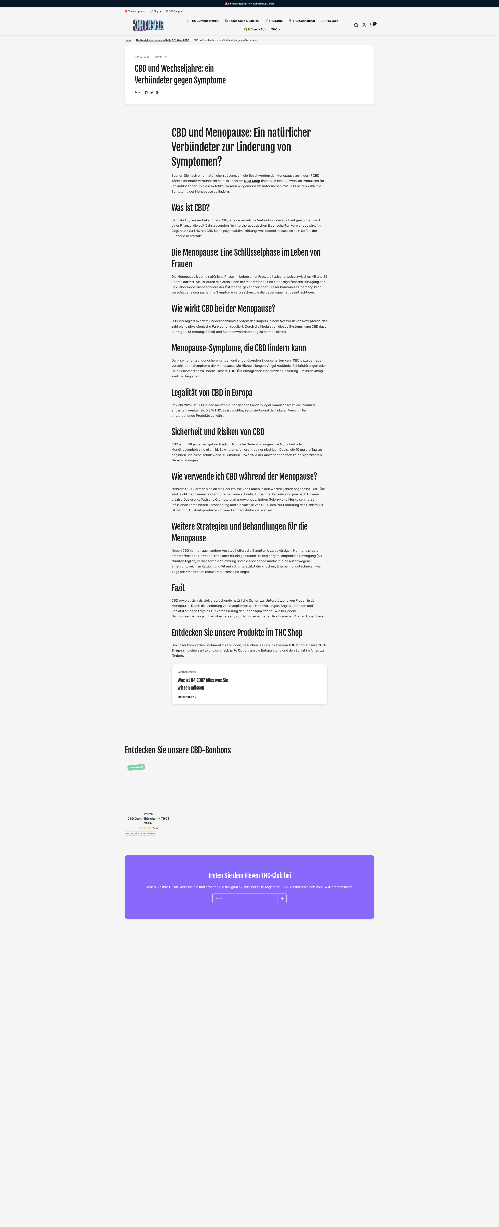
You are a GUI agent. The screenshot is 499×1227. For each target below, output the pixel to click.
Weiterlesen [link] (186, 696)
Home (128, 40)
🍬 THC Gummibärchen (202, 21)
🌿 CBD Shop (172, 11)
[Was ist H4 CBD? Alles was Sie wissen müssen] (306, 684)
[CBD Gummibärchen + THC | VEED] (148, 785)
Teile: (138, 92)
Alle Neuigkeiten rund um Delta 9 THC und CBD (162, 40)
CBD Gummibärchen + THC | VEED (148, 821)
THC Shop (297, 645)
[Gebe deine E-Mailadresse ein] (282, 898)
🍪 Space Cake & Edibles (241, 21)
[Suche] (356, 25)
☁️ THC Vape (329, 21)
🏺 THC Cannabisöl (301, 21)
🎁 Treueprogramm (135, 11)
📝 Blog (154, 11)
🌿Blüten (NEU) (254, 29)
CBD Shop (252, 181)
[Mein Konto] (364, 25)
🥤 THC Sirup (274, 21)
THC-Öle (235, 371)
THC (274, 29)
